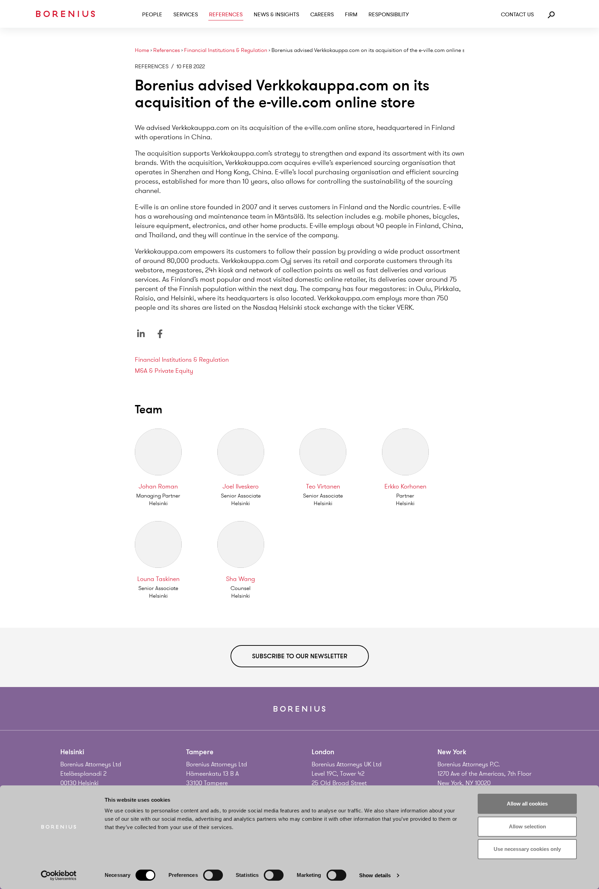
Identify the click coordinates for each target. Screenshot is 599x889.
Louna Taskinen (158, 579)
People (152, 14)
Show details (375, 875)
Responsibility (388, 14)
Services (185, 14)
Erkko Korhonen (405, 486)
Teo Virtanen (323, 486)
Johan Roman (158, 486)
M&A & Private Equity (164, 371)
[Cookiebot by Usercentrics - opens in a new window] (58, 875)
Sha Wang (240, 579)
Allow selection (527, 826)
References (226, 14)
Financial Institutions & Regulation (225, 50)
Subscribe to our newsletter (299, 656)
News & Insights (276, 14)
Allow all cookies (527, 804)
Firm (351, 14)
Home (142, 50)
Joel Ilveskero (241, 486)
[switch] (213, 875)
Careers (322, 14)
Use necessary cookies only (527, 849)
